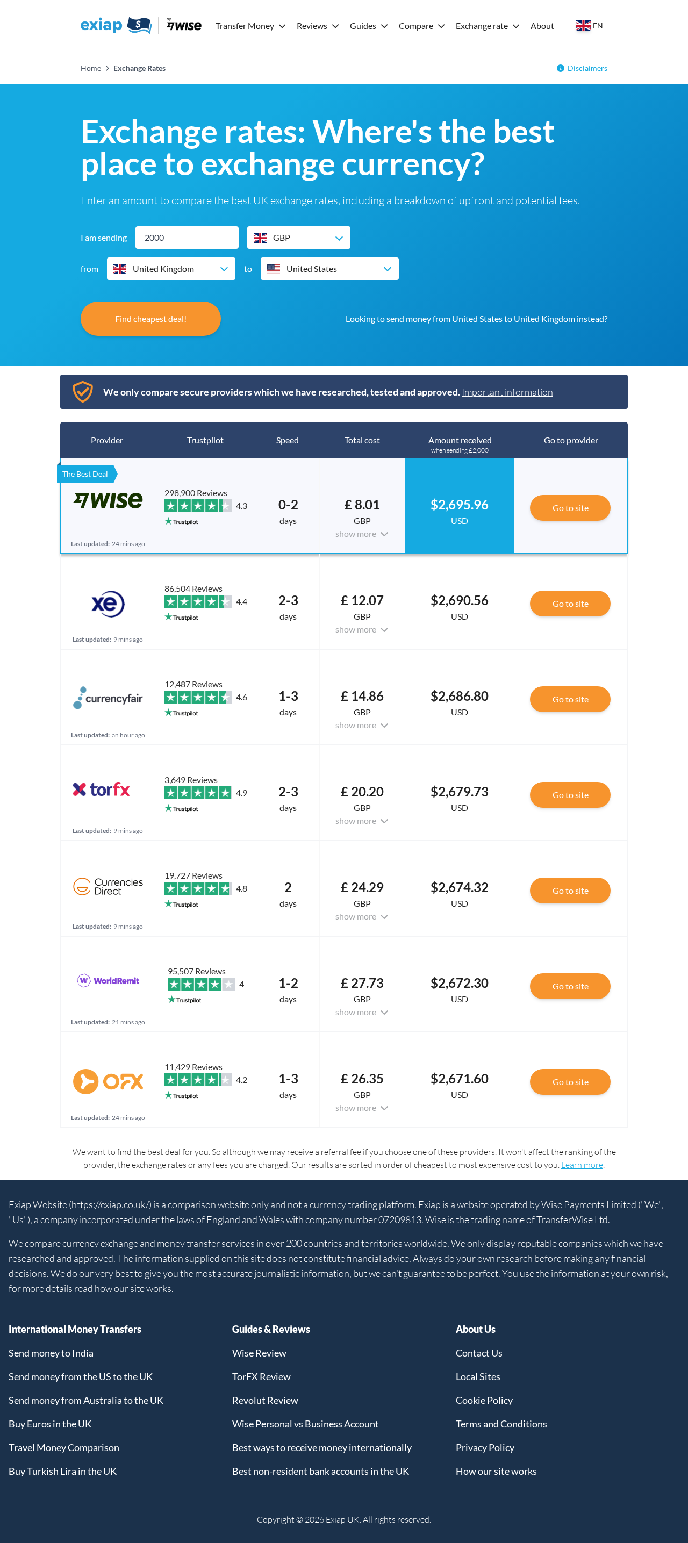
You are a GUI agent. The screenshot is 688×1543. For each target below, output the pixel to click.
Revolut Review (265, 1400)
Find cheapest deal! (151, 318)
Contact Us (479, 1353)
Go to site (571, 508)
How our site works (496, 1471)
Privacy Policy (485, 1447)
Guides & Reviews (271, 1329)
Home (91, 68)
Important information (507, 392)
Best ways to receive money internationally (322, 1447)
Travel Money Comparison (64, 1447)
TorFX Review (261, 1376)
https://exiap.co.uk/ (110, 1204)
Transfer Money (245, 25)
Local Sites (478, 1376)
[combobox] (298, 237)
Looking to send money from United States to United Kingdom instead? (476, 318)
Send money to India (51, 1353)
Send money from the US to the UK (81, 1376)
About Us (476, 1329)
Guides (363, 25)
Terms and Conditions (501, 1424)
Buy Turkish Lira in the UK (63, 1471)
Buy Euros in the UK (50, 1424)
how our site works (133, 1288)
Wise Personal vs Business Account (305, 1424)
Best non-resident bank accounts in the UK (320, 1471)
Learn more (582, 1164)
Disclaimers (587, 68)
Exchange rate (482, 25)
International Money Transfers (75, 1329)
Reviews (312, 25)
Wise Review (259, 1353)
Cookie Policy (484, 1400)
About (542, 25)
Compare (416, 25)
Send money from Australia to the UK (86, 1400)
